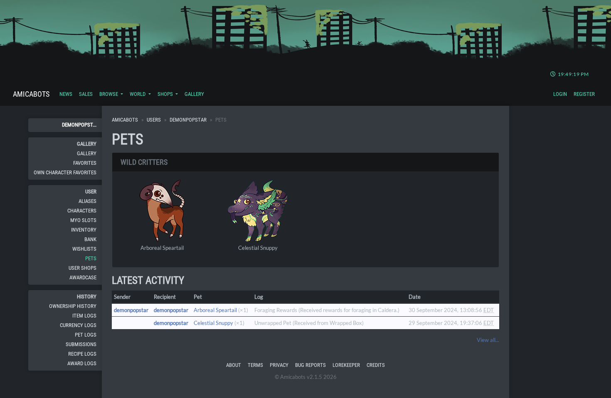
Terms (255, 365)
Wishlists (84, 249)
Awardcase (82, 277)
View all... (488, 340)
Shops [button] (166, 94)
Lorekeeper (346, 365)
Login (560, 94)
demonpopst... (79, 125)
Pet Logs (85, 335)
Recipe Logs (82, 354)
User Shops (82, 268)
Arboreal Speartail (162, 247)
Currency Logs (78, 325)
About (233, 365)
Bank (90, 239)
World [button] (138, 94)
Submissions (81, 344)
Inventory (83, 230)
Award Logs (81, 363)
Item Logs (84, 316)
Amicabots (31, 94)
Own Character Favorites (65, 172)
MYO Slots (83, 220)
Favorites (84, 163)
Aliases (87, 201)
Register (584, 94)
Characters (81, 211)
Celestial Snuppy (258, 247)
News (65, 94)
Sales (86, 94)
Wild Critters (144, 162)
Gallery (194, 94)
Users (154, 120)
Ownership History (72, 306)
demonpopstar (188, 120)
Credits (376, 365)
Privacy (279, 365)
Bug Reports (310, 365)
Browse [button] (109, 94)
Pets (90, 258)
